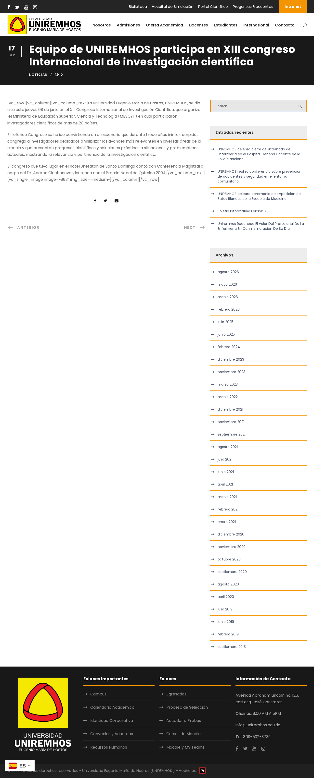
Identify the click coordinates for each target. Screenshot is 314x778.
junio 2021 (226, 471)
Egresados (176, 694)
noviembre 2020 (232, 546)
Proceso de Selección (187, 707)
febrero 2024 (229, 346)
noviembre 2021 (231, 421)
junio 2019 (226, 621)
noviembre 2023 (231, 371)
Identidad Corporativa (111, 720)
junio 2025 (226, 334)
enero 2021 (227, 521)
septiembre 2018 (232, 646)
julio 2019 (225, 609)
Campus (98, 694)
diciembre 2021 (230, 409)
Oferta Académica (164, 25)
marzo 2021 (227, 496)
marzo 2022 (228, 396)
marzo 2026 (228, 296)
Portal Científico (213, 6)
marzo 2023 (228, 384)
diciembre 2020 (231, 534)
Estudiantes (225, 25)
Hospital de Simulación (172, 6)
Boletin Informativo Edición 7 (242, 211)
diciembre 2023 (231, 359)
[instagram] (35, 7)
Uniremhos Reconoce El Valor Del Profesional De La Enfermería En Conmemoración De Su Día (261, 226)
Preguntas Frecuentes (253, 6)
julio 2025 (225, 321)
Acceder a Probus (183, 720)
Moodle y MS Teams (185, 747)
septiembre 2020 (232, 571)
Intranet (293, 6)
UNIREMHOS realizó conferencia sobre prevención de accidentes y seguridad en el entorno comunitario (259, 176)
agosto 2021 (228, 446)
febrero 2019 (228, 634)
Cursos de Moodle (183, 734)
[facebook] (8, 7)
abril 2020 (226, 596)
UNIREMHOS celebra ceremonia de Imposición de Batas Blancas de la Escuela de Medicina (259, 196)
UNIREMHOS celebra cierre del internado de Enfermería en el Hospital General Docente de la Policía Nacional (259, 154)
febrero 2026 (229, 309)
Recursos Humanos (108, 747)
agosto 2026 (228, 271)
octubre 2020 (229, 559)
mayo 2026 (227, 284)
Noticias (38, 74)
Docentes (198, 25)
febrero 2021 (228, 509)
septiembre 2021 (232, 434)
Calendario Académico (112, 707)
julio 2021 (225, 459)
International (256, 25)
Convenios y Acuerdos (111, 734)
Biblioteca (138, 6)
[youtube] (26, 7)
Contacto (285, 25)
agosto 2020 (228, 584)
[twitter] (17, 7)
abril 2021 (225, 484)
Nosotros (101, 25)
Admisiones (128, 25)
